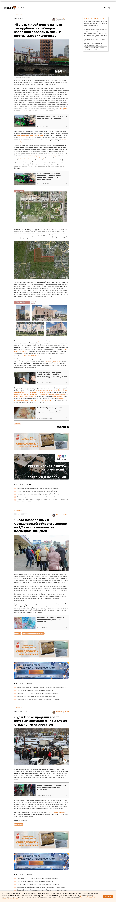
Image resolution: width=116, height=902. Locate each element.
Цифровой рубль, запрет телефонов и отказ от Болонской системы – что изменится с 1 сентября (43, 501)
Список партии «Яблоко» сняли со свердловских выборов (37, 693)
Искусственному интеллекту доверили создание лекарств (38, 884)
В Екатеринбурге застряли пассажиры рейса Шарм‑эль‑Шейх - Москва (42, 687)
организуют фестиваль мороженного (30, 135)
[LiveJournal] (68, 427)
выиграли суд (35, 341)
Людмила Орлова (62, 19)
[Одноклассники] (60, 427)
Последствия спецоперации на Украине (33, 633)
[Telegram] (63, 427)
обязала (55, 343)
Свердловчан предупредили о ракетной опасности (35, 690)
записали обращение (52, 361)
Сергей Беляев (61, 514)
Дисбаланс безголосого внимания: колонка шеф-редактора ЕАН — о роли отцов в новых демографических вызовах (95, 24)
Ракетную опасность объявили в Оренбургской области (37, 491)
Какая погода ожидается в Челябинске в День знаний (36, 497)
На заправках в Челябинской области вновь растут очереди (38, 699)
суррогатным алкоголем (56, 812)
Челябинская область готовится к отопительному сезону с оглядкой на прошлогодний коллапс (95, 35)
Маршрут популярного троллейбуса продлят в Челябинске (38, 494)
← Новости (18, 15)
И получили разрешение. (30, 355)
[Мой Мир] (65, 427)
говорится (63, 108)
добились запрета (58, 396)
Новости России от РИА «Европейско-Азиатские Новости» (10, 8)
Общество (17, 423)
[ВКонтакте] (58, 427)
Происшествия (19, 824)
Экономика (18, 633)
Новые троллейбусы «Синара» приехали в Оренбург (94, 48)
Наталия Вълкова (62, 711)
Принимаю (107, 896)
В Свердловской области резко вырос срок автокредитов (38, 488)
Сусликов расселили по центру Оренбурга (94, 40)
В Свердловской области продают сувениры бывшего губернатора (41, 887)
